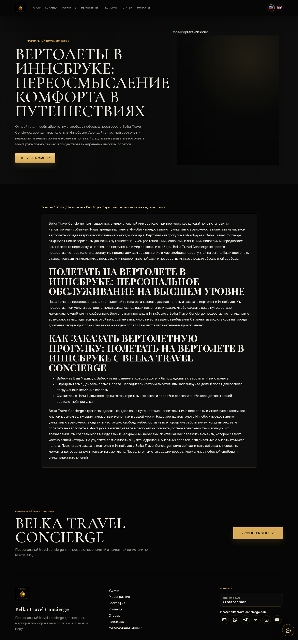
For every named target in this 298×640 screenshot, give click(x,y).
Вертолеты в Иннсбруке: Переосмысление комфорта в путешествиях (116, 207)
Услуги (66, 7)
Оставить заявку (35, 158)
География (111, 7)
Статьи (127, 7)
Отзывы (114, 615)
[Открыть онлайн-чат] (288, 630)
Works (60, 207)
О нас (37, 7)
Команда (51, 7)
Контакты (143, 7)
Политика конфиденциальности (126, 625)
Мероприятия (90, 7)
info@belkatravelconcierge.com (243, 612)
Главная (47, 207)
